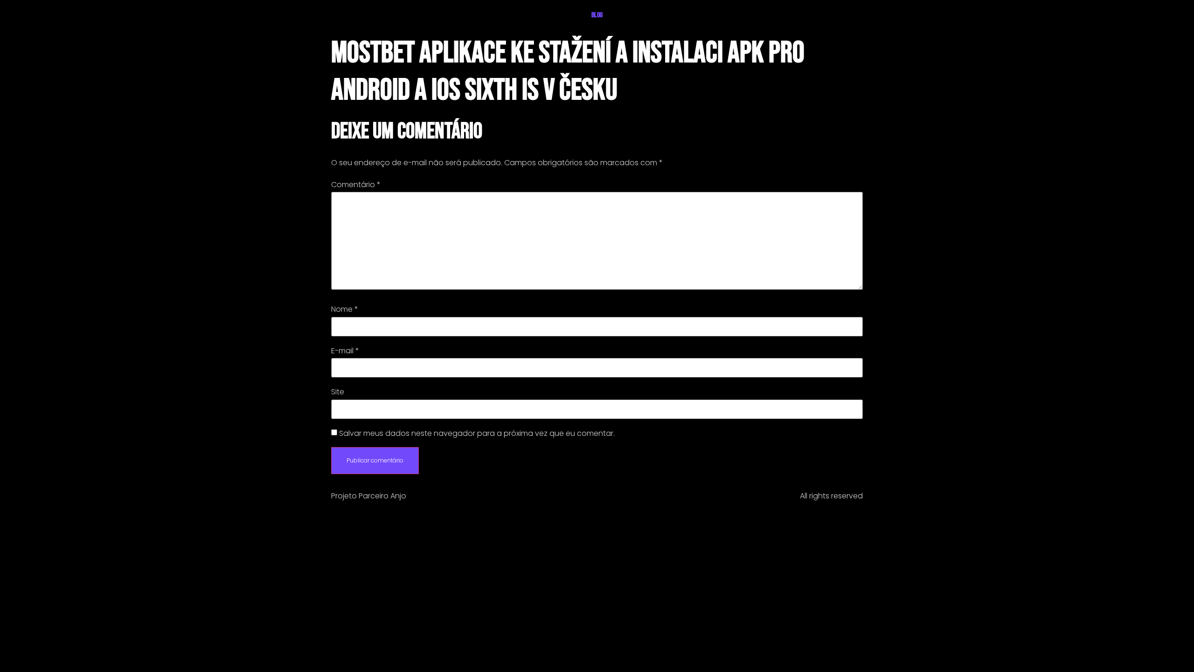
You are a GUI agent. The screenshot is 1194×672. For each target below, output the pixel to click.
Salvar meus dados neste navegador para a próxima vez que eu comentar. (477, 433)
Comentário (356, 185)
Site (337, 392)
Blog (597, 15)
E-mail (345, 351)
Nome (344, 309)
